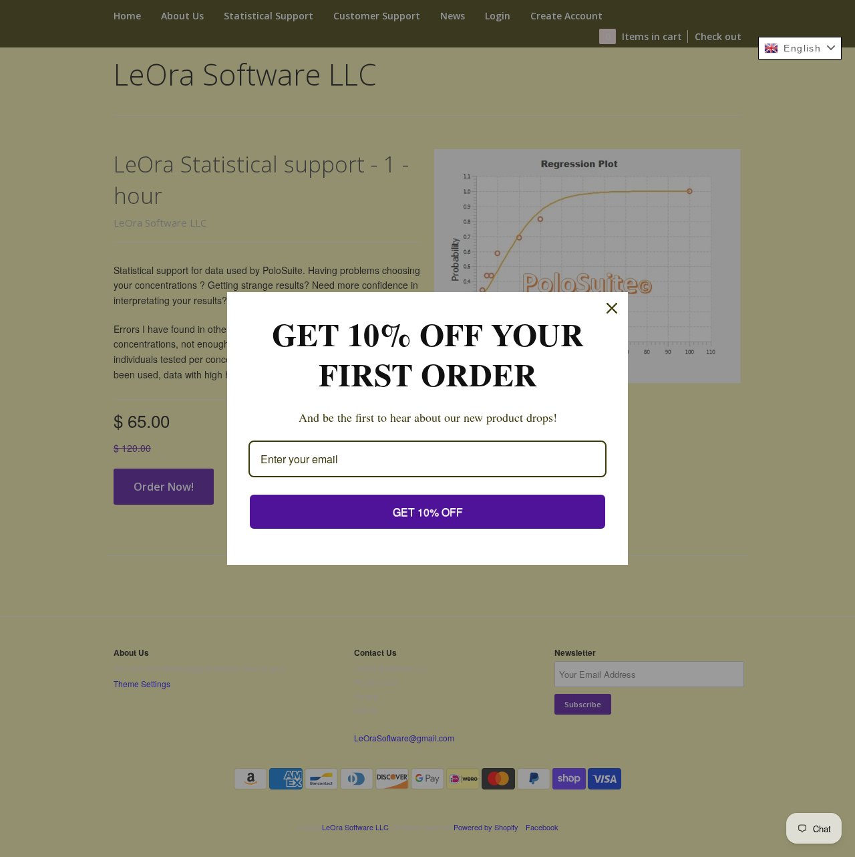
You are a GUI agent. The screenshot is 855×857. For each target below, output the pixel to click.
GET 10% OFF (428, 511)
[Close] (612, 308)
